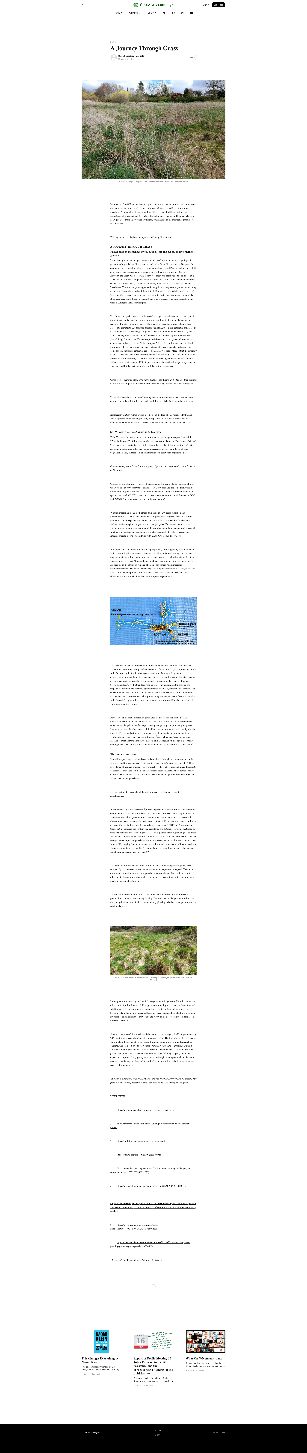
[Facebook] (160, 1430)
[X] (155, 1430)
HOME (117, 13)
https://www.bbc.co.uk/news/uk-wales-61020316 (138, 1259)
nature (113, 42)
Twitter (164, 13)
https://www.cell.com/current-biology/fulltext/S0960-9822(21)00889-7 (151, 1186)
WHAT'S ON (134, 13)
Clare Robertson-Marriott (131, 56)
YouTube (191, 13)
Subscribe (218, 5)
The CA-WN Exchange (90, 1433)
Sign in (206, 5)
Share (192, 57)
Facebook (173, 13)
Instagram (182, 13)
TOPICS (150, 13)
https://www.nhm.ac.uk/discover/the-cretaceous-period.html (146, 1110)
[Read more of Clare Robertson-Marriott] (113, 57)
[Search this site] (83, 5)
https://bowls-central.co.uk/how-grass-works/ (140, 1154)
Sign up (158, 1435)
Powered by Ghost (218, 1433)
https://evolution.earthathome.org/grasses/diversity (142, 1141)
